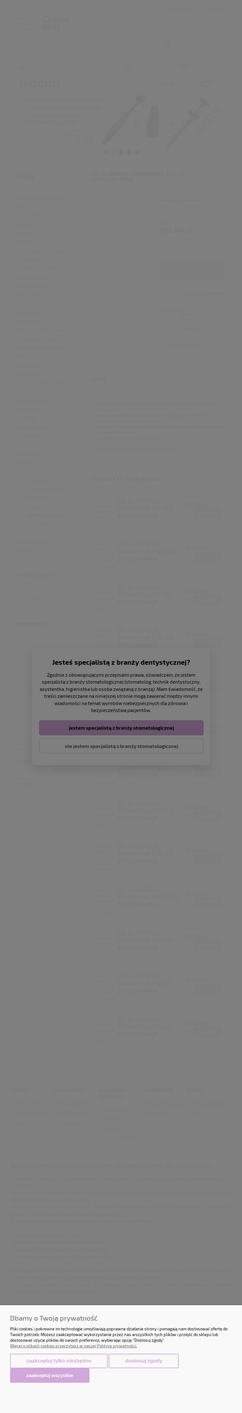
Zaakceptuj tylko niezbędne (58, 1360)
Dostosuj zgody (143, 1360)
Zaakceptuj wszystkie (49, 1375)
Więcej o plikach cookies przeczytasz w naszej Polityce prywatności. (73, 1345)
